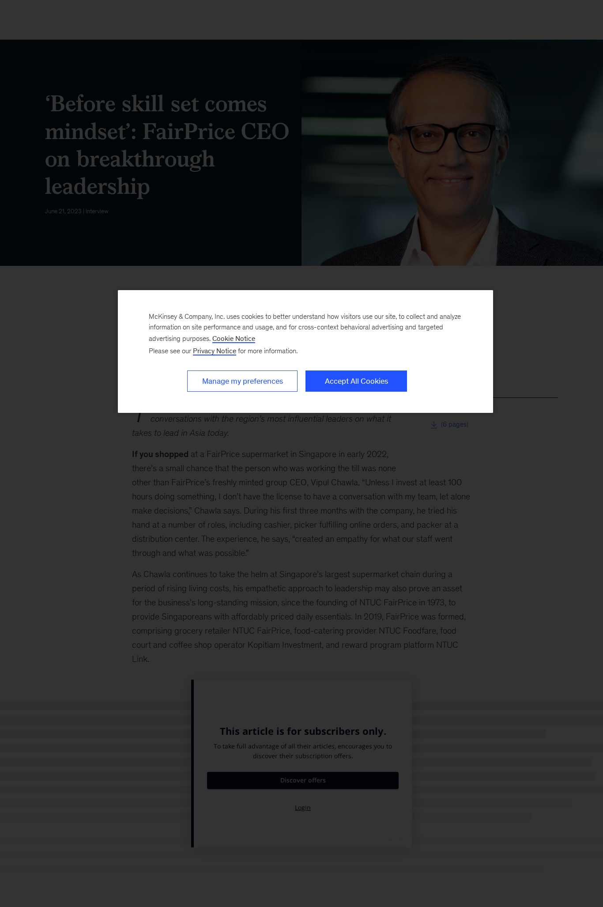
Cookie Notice (233, 338)
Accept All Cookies (356, 381)
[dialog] (305, 351)
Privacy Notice (214, 351)
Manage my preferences (242, 381)
